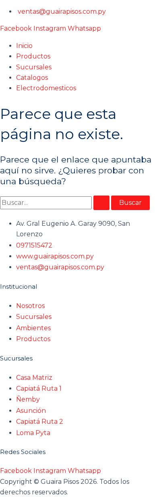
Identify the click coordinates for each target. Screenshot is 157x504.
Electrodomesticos (46, 88)
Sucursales (34, 67)
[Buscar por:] (55, 202)
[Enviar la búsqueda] (101, 203)
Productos (33, 56)
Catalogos (32, 77)
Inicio (24, 46)
